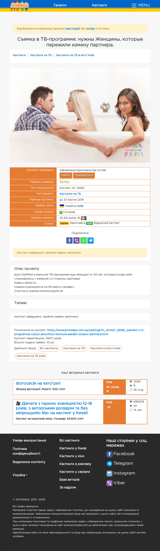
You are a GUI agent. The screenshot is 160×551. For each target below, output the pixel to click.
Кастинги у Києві (73, 448)
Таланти (59, 5)
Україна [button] (19, 475)
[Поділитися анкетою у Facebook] (69, 240)
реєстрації (73, 29)
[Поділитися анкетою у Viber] (76, 240)
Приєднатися (84, 175)
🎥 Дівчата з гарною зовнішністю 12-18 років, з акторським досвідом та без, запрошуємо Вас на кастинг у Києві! (54, 408)
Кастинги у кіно (72, 456)
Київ (80, 206)
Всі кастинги (49, 348)
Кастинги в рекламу (75, 464)
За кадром (68, 487)
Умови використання (29, 440)
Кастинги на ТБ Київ (31, 356)
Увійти (65, 175)
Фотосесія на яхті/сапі (38, 383)
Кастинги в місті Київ (105, 348)
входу (91, 29)
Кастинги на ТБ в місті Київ (75, 55)
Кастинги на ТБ (41, 55)
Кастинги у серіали (75, 471)
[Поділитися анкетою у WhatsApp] (83, 240)
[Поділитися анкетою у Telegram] (90, 240)
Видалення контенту (29, 462)
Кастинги (99, 5)
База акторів (69, 479)
